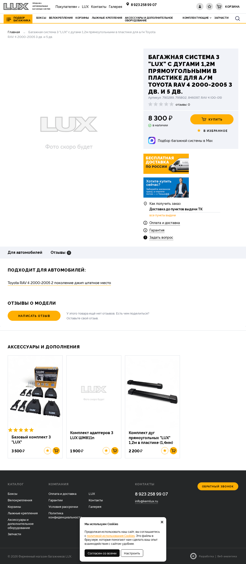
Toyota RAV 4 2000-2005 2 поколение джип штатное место (59, 282)
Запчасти (14, 534)
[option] (69, 130)
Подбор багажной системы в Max (185, 140)
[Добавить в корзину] (56, 450)
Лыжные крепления (23, 513)
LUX (85, 6)
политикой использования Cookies (111, 536)
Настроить (132, 553)
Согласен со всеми (102, 553)
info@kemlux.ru (146, 501)
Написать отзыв (34, 316)
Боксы (12, 493)
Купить (216, 119)
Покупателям (66, 6)
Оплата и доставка (164, 222)
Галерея (115, 6)
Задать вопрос (161, 237)
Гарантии (56, 500)
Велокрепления (20, 500)
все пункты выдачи (162, 215)
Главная (14, 32)
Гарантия (156, 230)
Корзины (14, 506)
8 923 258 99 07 (144, 4)
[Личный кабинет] (199, 6)
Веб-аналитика (227, 556)
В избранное (215, 130)
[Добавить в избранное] (47, 450)
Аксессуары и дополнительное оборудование (21, 523)
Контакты (98, 6)
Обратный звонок (218, 486)
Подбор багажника (21, 19)
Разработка (206, 556)
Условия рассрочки (63, 506)
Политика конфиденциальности (65, 515)
